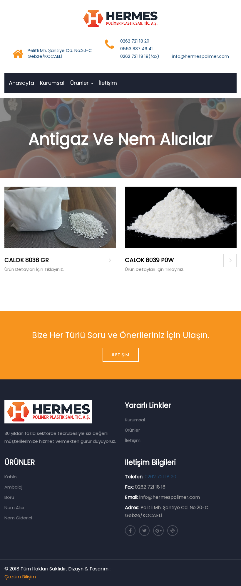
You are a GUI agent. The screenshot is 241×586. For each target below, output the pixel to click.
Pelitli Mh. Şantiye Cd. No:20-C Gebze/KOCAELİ (60, 53)
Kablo (10, 477)
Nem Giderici (18, 518)
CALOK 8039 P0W (149, 260)
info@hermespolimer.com (200, 56)
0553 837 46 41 (136, 48)
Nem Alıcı (14, 507)
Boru (9, 497)
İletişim (108, 83)
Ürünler (79, 83)
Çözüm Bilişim (20, 576)
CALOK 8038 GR (26, 260)
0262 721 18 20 (134, 41)
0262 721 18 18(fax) (139, 56)
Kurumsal (52, 83)
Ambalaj (13, 487)
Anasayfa (21, 83)
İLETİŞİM (120, 355)
